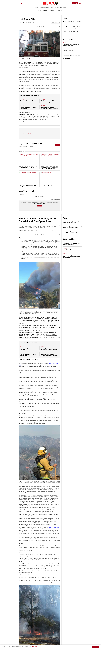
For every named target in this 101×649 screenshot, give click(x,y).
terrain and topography (54, 527)
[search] (21, 3)
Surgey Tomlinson (22, 230)
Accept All (96, 646)
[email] (43, 26)
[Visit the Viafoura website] (57, 199)
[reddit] (41, 26)
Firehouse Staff (22, 22)
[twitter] (39, 26)
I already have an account (39, 207)
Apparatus (63, 10)
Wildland (21, 215)
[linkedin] (37, 26)
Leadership (45, 10)
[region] (39, 196)
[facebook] (35, 26)
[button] (19, 3)
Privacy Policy (34, 646)
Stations (58, 10)
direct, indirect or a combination (45, 408)
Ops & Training (38, 10)
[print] (59, 26)
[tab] (22, 194)
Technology (51, 10)
